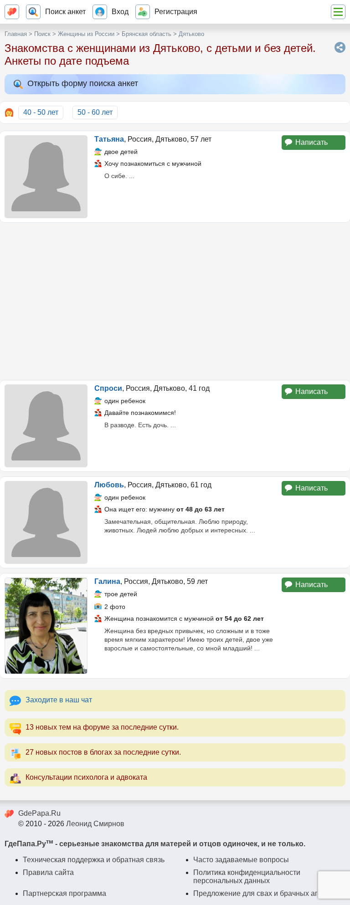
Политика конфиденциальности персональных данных (246, 877)
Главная (16, 34)
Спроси (108, 388)
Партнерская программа (64, 893)
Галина (107, 581)
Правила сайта (48, 872)
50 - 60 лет (95, 112)
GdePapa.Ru (39, 813)
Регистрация (175, 11)
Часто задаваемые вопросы (241, 860)
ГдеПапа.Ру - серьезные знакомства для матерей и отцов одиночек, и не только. (155, 844)
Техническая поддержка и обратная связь (94, 860)
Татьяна (109, 139)
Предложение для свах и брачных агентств (266, 893)
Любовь (109, 485)
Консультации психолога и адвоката (86, 777)
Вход (120, 11)
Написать (311, 142)
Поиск (42, 34)
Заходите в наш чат (59, 700)
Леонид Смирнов (95, 824)
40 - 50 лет (40, 112)
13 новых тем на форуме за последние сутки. (102, 727)
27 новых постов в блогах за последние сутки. (103, 752)
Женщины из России (86, 34)
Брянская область (146, 34)
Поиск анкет (65, 11)
